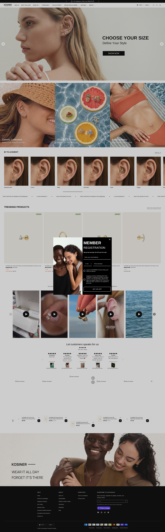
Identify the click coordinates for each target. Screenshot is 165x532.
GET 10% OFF (97, 289)
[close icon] (110, 239)
